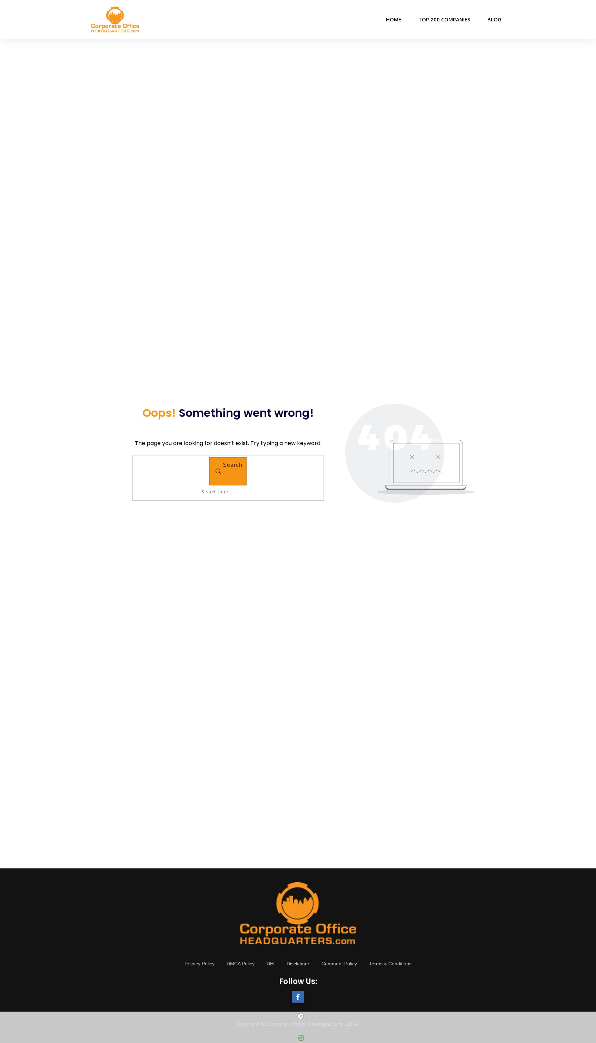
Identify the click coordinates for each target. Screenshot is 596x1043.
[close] (301, 1016)
